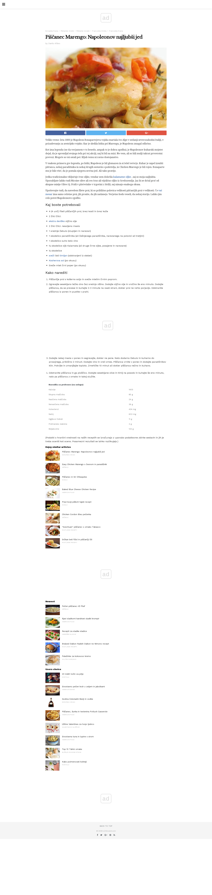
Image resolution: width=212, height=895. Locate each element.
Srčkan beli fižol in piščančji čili (77, 539)
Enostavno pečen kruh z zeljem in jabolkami (83, 686)
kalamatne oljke (122, 177)
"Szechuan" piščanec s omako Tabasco (81, 527)
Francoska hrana (116, 31)
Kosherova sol (56, 260)
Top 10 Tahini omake (72, 749)
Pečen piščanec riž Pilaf (73, 606)
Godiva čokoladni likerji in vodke (77, 699)
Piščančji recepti (83, 31)
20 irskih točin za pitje (73, 674)
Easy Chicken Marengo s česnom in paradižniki (84, 464)
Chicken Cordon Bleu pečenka (76, 514)
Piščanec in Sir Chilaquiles (74, 477)
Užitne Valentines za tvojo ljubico (78, 724)
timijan (63, 255)
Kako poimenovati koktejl (74, 762)
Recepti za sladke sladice (74, 631)
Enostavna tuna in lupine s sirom (78, 736)
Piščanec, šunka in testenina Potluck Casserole (84, 711)
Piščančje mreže (67, 31)
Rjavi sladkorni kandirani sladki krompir (80, 618)
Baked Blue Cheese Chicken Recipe (79, 489)
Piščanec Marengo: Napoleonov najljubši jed (83, 452)
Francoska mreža (99, 31)
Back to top (106, 826)
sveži (51, 255)
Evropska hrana (51, 31)
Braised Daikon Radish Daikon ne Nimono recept (85, 644)
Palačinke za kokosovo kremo (76, 656)
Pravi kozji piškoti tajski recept (76, 502)
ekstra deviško (57, 221)
